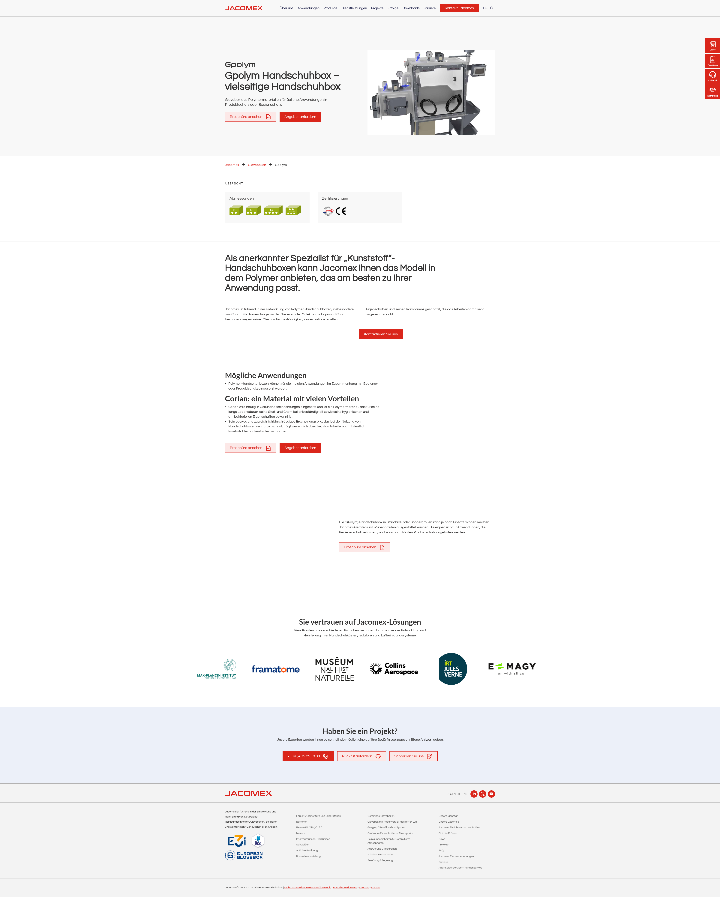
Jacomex (232, 165)
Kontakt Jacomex (459, 8)
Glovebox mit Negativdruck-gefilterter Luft (392, 822)
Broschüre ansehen (246, 117)
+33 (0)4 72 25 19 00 (303, 756)
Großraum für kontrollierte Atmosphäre (390, 833)
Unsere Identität (448, 816)
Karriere (430, 8)
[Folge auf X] (482, 793)
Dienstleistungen (354, 8)
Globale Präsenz (448, 833)
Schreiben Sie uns (409, 756)
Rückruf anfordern (357, 756)
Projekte (377, 8)
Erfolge (393, 8)
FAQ (441, 850)
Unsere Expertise (449, 822)
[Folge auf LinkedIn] (474, 793)
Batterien (301, 822)
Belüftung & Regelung (380, 860)
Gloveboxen (257, 165)
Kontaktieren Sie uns (381, 334)
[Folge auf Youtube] (491, 793)
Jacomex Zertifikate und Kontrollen (459, 827)
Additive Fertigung (307, 850)
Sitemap (364, 887)
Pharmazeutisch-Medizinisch (313, 839)
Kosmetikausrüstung (308, 856)
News (442, 839)
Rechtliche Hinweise (345, 887)
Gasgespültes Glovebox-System (386, 827)
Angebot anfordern (300, 117)
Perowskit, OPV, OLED (309, 827)
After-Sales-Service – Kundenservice (460, 867)
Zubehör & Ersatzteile (380, 854)
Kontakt (375, 887)
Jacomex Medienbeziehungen (456, 856)
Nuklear (300, 833)
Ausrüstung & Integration (382, 849)
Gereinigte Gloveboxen (381, 816)
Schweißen (302, 844)
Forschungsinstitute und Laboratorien (318, 816)
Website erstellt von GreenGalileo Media (307, 887)
